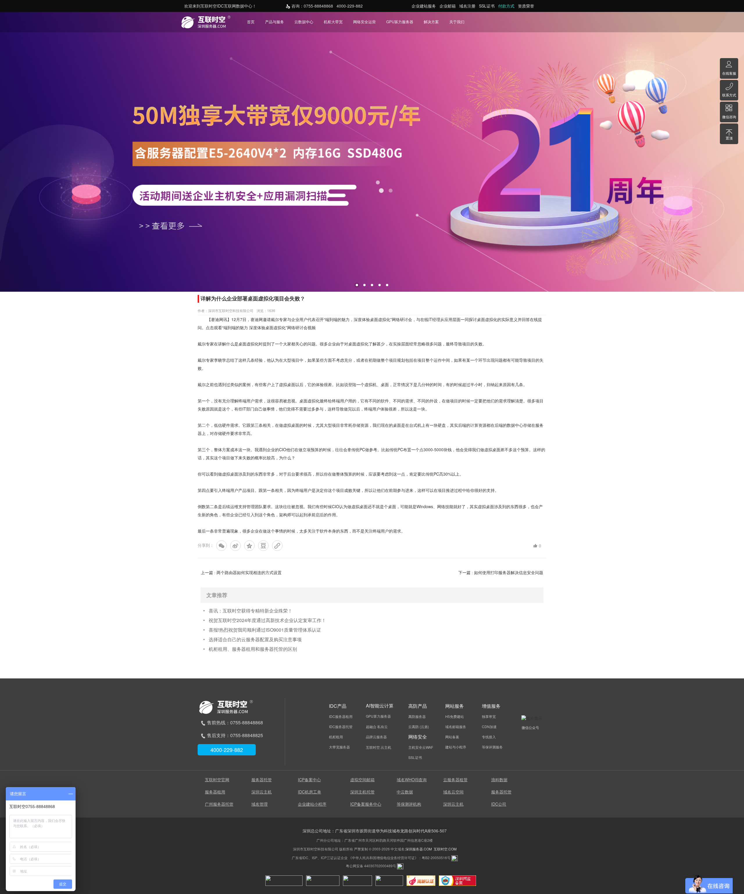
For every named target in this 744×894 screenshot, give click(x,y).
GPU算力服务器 (399, 21)
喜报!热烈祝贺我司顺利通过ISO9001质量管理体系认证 (265, 629)
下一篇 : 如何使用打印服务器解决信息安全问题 (500, 572)
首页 (251, 21)
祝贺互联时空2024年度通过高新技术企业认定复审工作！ (267, 620)
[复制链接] (277, 545)
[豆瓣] (263, 545)
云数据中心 (303, 21)
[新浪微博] (235, 545)
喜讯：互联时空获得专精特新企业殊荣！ (250, 610)
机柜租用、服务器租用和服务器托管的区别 (253, 649)
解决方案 (431, 21)
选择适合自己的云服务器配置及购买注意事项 (255, 639)
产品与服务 (274, 21)
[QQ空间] (249, 545)
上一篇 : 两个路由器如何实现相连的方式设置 (241, 572)
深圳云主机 (261, 792)
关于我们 (456, 21)
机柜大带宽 (333, 21)
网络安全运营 (364, 21)
